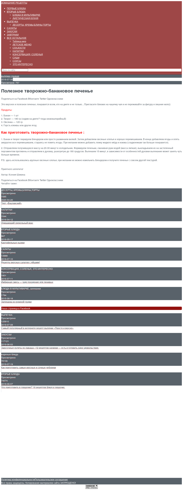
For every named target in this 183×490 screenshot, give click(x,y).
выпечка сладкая (10, 76)
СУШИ (16, 57)
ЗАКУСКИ (12, 31)
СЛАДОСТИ (19, 47)
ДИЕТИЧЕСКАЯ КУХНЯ (25, 18)
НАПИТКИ (18, 51)
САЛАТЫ (12, 28)
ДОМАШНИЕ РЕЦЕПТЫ (14, 2)
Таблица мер (19, 41)
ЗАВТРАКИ (13, 34)
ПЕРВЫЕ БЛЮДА (16, 8)
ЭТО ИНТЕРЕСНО (23, 64)
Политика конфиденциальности (18, 479)
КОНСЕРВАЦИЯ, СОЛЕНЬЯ (28, 54)
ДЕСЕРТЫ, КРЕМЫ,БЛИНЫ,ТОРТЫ (32, 24)
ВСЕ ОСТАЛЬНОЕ (16, 38)
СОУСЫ (17, 61)
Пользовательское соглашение (51, 479)
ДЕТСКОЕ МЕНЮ (22, 44)
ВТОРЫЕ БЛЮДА (16, 11)
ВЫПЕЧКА (12, 21)
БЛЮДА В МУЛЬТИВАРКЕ (26, 15)
